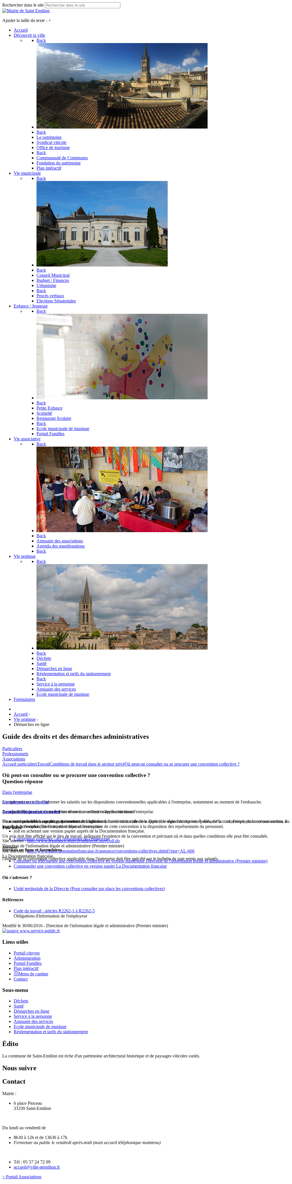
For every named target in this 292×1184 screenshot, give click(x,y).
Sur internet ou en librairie (25, 801)
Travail (43, 764)
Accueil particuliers (19, 764)
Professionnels (15, 753)
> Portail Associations (21, 1176)
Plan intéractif (26, 968)
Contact (21, 979)
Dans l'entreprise (17, 792)
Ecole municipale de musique (40, 1026)
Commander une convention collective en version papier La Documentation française (90, 866)
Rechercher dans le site (23, 5)
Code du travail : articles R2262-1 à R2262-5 (54, 910)
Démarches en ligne (31, 1011)
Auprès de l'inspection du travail (31, 811)
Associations (13, 758)
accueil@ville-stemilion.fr (37, 1167)
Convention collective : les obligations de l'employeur (62, 838)
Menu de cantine (33, 973)
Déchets (21, 1000)
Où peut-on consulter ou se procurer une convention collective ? (182, 764)
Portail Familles (28, 963)
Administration (27, 958)
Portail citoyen (27, 953)
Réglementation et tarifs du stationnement (51, 1031)
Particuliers (12, 748)
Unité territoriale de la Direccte (89, 888)
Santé (19, 1006)
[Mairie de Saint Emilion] (26, 10)
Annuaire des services (33, 1021)
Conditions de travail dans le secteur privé (87, 764)
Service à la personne (33, 1016)
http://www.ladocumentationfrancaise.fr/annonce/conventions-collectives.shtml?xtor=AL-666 (110, 851)
